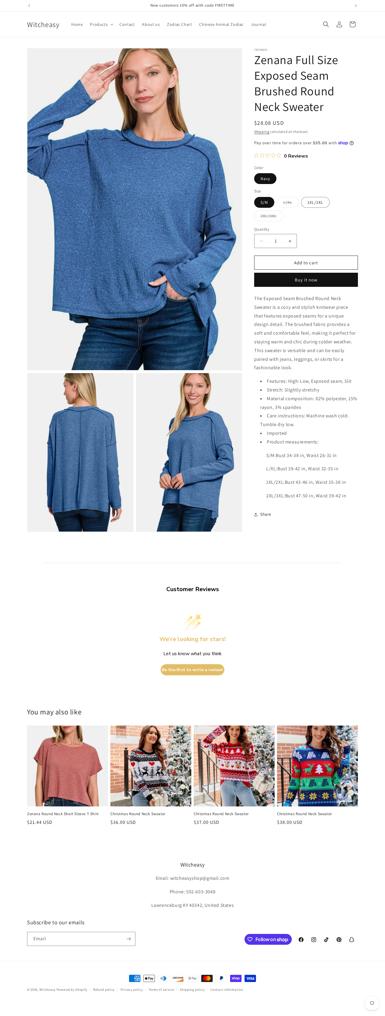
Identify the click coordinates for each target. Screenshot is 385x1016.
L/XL (291, 203)
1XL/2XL (315, 202)
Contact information (227, 989)
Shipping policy (192, 989)
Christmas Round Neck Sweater (137, 814)
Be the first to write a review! (192, 670)
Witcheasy (47, 989)
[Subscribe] (128, 939)
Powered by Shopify (72, 989)
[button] (101, 24)
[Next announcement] (355, 5)
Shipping (262, 131)
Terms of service (161, 989)
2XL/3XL (271, 217)
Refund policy (104, 989)
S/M (264, 202)
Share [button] (265, 514)
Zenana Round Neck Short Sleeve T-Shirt (63, 814)
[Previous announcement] (29, 5)
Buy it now (306, 280)
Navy (265, 178)
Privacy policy (132, 989)
